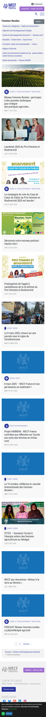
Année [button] (38, 21)
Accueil (8, 652)
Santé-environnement (29, 26)
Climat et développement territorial (16, 35)
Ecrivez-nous (9, 689)
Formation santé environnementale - (17, 44)
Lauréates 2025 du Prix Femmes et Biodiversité (22, 148)
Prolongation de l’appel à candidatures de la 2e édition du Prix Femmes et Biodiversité (20, 287)
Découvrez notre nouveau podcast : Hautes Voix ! (22, 242)
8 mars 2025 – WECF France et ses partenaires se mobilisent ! (22, 385)
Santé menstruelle (10, 60)
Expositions (27, 40)
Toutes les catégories (11, 26)
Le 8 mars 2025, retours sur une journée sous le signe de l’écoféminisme (20, 336)
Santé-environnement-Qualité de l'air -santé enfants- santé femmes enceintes (23, 54)
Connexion (36, 4)
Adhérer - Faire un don (31, 9)
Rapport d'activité (9, 49)
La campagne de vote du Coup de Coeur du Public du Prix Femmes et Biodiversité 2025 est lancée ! (22, 197)
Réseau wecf (38, 35)
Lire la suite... (13, 709)
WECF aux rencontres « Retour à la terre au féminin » (21, 581)
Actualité (6, 40)
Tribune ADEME (25, 60)
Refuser (9, 713)
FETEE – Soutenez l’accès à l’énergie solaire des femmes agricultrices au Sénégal (19, 536)
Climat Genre (16, 40)
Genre (34, 44)
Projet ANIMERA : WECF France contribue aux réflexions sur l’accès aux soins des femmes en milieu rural (22, 436)
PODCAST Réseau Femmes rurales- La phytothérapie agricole (22, 629)
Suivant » (26, 644)
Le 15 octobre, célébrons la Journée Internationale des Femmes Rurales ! (22, 487)
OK (3, 713)
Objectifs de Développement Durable (17, 31)
